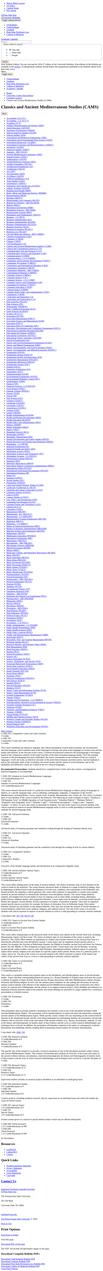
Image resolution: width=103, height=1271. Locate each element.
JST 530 (19, 916)
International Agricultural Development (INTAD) (27, 471)
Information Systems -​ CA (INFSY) (21, 456)
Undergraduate (12, 27)
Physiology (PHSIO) (15, 606)
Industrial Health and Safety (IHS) (20, 449)
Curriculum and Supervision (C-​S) (21, 299)
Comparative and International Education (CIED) (27, 265)
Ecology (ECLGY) (14, 314)
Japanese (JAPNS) (14, 478)
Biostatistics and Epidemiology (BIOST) (23, 215)
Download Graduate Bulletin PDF (15, 1261)
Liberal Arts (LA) (13, 507)
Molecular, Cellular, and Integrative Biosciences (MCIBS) (30, 553)
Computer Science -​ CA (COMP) (20, 280)
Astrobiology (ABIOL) (16, 183)
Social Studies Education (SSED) (20, 668)
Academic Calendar (14, 88)
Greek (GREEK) (13, 413)
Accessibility (11, 1170)
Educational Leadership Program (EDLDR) (24, 331)
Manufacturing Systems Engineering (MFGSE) (26, 519)
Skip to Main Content (15, 3)
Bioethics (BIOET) (14, 198)
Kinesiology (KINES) (15, 483)
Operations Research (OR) (17, 591)
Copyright (10, 1175)
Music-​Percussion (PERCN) (18, 565)
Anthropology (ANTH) (16, 159)
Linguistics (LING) (14, 509)
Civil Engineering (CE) (16, 244)
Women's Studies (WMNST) (18, 722)
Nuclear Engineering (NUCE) (19, 582)
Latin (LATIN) (12, 495)
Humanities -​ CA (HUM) (17, 444)
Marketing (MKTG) (14, 521)
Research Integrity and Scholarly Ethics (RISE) (26, 644)
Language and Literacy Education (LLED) (24, 490)
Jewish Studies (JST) (15, 480)
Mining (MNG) (13, 550)
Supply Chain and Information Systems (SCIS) (26, 690)
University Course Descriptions (19, 95)
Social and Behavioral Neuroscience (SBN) (24, 664)
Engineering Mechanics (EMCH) (20, 362)
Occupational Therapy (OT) (18, 589)
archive (17, 67)
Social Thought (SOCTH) (17, 671)
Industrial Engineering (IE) (17, 446)
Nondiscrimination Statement (18, 1166)
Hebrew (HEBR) (13, 425)
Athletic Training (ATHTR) (18, 188)
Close (9, 1269)
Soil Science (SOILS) (15, 681)
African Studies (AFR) (16, 135)
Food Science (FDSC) (15, 389)
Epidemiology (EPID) (15, 381)
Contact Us (8, 1181)
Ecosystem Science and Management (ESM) (25, 321)
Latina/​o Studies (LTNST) (17, 497)
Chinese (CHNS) (13, 241)
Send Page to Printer (9, 1235)
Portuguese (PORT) (14, 618)
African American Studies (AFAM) (21, 133)
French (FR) (11, 396)
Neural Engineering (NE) (17, 577)
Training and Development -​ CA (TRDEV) (24, 700)
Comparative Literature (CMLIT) (20, 268)
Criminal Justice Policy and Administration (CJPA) (27, 292)
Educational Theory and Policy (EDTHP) (24, 338)
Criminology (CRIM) (15, 294)
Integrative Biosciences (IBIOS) (20, 463)
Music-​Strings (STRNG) (16, 567)
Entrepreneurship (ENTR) (17, 374)
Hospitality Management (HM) (19, 437)
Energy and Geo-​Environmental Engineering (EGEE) (29, 343)
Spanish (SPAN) (13, 683)
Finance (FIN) (12, 384)
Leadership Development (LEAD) (21, 502)
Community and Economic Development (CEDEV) (28, 261)
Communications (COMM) (18, 256)
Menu (4, 114)
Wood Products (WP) (15, 724)
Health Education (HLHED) (18, 420)
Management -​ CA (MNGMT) (19, 516)
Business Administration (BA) (19, 220)
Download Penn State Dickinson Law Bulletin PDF (23, 1264)
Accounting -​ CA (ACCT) (17, 121)
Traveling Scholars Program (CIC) (21, 705)
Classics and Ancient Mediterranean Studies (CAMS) (29, 246)
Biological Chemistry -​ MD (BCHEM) (22, 203)
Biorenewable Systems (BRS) (19, 212)
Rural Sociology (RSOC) (17, 649)
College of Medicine (15, 34)
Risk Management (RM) (16, 647)
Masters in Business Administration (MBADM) (26, 528)
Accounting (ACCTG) (16, 118)
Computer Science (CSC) (17, 277)
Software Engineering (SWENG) (20, 678)
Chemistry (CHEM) (14, 239)
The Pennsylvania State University (15, 1219)
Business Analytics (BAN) (17, 227)
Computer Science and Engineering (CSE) (24, 282)
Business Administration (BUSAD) (21, 224)
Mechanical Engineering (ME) (19, 538)
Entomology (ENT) (14, 372)
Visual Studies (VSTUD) (17, 714)
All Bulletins (11, 25)
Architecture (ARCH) (15, 169)
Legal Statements (13, 1173)
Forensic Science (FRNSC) (18, 391)
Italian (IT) (11, 475)
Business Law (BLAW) (16, 232)
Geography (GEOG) (15, 405)
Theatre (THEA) (13, 697)
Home (9, 93)
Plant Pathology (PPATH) (17, 613)
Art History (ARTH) (15, 176)
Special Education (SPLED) (18, 685)
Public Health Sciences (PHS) (19, 630)
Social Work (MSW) (15, 673)
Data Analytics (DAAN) (16, 302)
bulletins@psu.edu (9, 1214)
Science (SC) (12, 656)
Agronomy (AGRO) (15, 147)
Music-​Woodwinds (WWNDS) (19, 572)
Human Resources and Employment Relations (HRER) (29, 442)
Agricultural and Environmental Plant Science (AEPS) (29, 140)
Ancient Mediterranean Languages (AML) (24, 154)
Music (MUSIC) (13, 555)
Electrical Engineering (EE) (18, 340)
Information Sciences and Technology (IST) (25, 454)
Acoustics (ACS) (13, 123)
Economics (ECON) (15, 316)
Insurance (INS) (13, 461)
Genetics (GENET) (14, 401)
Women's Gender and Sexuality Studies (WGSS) (27, 719)
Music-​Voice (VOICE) (16, 570)
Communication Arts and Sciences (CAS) (24, 251)
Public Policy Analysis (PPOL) (19, 632)
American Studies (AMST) (17, 150)
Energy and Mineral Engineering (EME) (23, 345)
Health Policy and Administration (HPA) (23, 422)
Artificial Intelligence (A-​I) (17, 179)
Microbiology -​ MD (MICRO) (19, 543)
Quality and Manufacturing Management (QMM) (27, 635)
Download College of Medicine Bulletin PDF (20, 1266)
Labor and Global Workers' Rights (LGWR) (25, 485)
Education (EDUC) (14, 323)
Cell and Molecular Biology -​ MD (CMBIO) (25, 234)
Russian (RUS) (12, 652)
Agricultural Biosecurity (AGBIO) (21, 142)
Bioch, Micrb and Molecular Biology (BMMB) (26, 193)
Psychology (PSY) (14, 620)
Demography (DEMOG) (16, 306)
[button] (6, 731)
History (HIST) (12, 430)
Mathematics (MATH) (15, 533)
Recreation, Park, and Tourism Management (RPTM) (29, 640)
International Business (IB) (17, 473)
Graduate (10, 30)
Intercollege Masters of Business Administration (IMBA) (30, 466)
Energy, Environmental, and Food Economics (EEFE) (29, 347)
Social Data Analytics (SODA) (19, 666)
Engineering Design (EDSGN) (19, 355)
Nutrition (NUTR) (14, 586)
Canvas (9, 1154)
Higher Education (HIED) (17, 427)
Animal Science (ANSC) (17, 157)
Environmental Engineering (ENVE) (22, 376)
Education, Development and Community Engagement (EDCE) (33, 328)
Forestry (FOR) (13, 393)
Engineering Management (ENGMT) (22, 360)
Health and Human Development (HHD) (23, 417)
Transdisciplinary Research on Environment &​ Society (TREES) (33, 702)
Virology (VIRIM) (14, 712)
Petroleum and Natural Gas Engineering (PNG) (26, 596)
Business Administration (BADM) (20, 222)
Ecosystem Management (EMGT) (20, 319)
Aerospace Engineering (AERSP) (20, 130)
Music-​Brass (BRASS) (16, 560)
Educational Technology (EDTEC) (21, 335)
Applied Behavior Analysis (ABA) (21, 162)
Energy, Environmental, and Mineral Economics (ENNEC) (31, 350)
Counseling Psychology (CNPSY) (21, 285)
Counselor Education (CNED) (19, 287)
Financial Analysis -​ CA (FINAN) (20, 386)
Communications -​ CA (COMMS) (20, 258)
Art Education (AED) (15, 174)
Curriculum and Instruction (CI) (19, 297)
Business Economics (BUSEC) (19, 229)
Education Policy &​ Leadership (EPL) (22, 326)
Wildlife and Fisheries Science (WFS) (22, 717)
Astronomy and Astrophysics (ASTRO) (23, 186)
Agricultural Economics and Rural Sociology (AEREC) (30, 145)
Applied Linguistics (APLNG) (19, 164)
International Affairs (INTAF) (19, 468)
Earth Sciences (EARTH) (17, 311)
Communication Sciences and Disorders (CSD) (26, 253)
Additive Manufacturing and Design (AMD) (25, 125)
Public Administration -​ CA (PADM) (22, 625)
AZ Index (10, 6)
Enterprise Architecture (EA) (18, 369)
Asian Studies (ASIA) (15, 181)
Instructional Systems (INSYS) (19, 459)
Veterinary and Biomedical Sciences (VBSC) (25, 710)
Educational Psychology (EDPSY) (21, 333)
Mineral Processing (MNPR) (18, 548)
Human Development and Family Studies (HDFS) (27, 439)
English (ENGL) (13, 367)
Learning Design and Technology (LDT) (23, 504)
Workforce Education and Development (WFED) (27, 726)
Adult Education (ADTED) (18, 128)
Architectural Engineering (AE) (19, 166)
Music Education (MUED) (17, 557)
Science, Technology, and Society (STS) (23, 661)
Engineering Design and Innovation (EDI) (24, 357)
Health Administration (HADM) (20, 415)
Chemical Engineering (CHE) (19, 236)
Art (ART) (10, 171)
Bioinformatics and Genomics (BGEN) (23, 200)
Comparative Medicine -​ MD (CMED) (22, 270)
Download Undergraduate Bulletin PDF (18, 1259)
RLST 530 (29, 916)
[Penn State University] (8, 15)
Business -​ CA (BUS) (15, 217)
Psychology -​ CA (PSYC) (17, 623)
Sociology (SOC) (13, 676)
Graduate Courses (14, 98)
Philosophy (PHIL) (14, 601)
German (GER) (13, 410)
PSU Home (11, 10)
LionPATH (11, 1149)
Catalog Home (12, 8)
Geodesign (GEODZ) (15, 403)
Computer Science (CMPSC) (18, 275)
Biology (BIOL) (13, 205)
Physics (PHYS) (13, 603)
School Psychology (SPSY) (18, 654)
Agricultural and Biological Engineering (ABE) (26, 137)
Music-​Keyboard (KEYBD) (18, 562)
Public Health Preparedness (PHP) (21, 627)
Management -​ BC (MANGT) (19, 514)
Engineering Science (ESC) (18, 364)
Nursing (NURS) (13, 584)
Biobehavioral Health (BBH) (18, 191)
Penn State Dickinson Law (17, 32)
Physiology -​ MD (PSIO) (17, 608)
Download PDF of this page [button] (13, 1244)
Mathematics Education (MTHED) (21, 536)
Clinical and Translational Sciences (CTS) (24, 249)
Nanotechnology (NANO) (17, 574)
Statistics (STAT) (13, 688)
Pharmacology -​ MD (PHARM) (20, 598)
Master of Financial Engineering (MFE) (23, 526)
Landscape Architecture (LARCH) (21, 487)
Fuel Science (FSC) (14, 398)
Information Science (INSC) (18, 451)
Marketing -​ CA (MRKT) (17, 524)
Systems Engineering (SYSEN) (19, 695)
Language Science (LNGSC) (18, 492)
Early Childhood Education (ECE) (21, 309)
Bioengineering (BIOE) (16, 195)
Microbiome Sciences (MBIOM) (20, 545)
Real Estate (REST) (14, 637)
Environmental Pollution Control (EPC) (23, 379)
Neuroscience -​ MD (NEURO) (19, 579)
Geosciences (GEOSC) (16, 408)
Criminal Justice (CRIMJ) (17, 290)
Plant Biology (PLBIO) (16, 611)
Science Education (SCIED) (18, 659)
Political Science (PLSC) (16, 615)
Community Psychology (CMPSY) (21, 263)
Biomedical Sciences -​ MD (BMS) (21, 210)
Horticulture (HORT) (15, 434)
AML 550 (20, 1032)
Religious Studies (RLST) (17, 642)
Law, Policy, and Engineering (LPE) (21, 500)
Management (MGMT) (16, 512)
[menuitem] (54, 25)
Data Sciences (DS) (14, 304)
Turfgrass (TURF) (14, 707)
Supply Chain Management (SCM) (21, 693)
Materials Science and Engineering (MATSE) (25, 531)
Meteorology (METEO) (16, 541)
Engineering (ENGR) (15, 352)
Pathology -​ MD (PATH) (16, 594)
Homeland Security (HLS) (17, 432)
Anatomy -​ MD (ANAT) (16, 152)
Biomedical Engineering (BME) (20, 207)
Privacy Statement (14, 1168)
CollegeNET (11, 1152)
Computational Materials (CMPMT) (21, 273)
